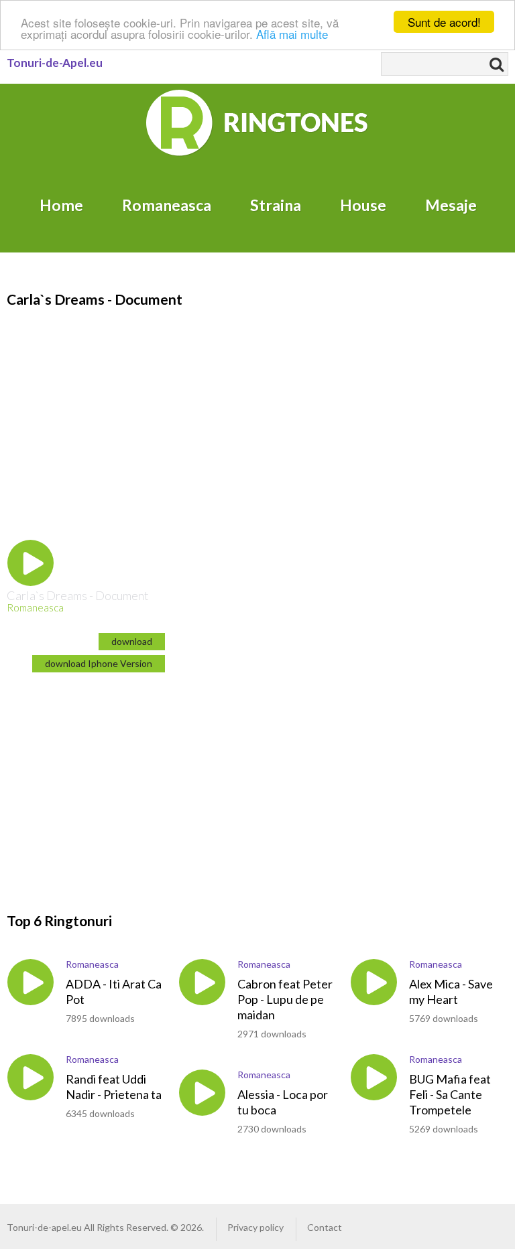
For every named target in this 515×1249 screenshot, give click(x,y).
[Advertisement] (119, 781)
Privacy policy (255, 1227)
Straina (275, 205)
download (131, 641)
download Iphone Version (98, 663)
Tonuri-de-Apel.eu (55, 63)
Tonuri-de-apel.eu (44, 1227)
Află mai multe (292, 33)
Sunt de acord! (444, 21)
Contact (324, 1227)
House (363, 205)
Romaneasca (166, 205)
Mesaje (451, 205)
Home (61, 205)
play (30, 563)
